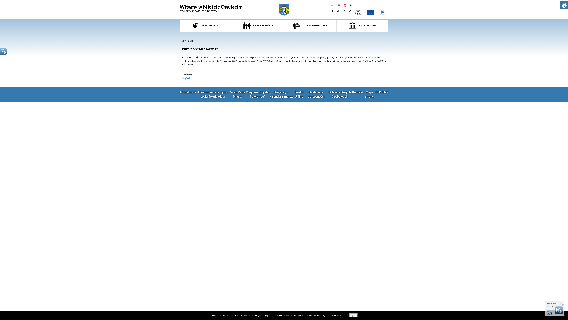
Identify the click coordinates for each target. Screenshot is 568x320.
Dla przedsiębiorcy (314, 25)
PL (332, 5)
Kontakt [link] (357, 92)
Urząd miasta (366, 25)
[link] (564, 5)
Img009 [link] (186, 78)
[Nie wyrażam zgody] (564, 315)
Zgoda (353, 315)
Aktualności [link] (188, 92)
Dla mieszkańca (262, 25)
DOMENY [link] (381, 92)
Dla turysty (210, 25)
